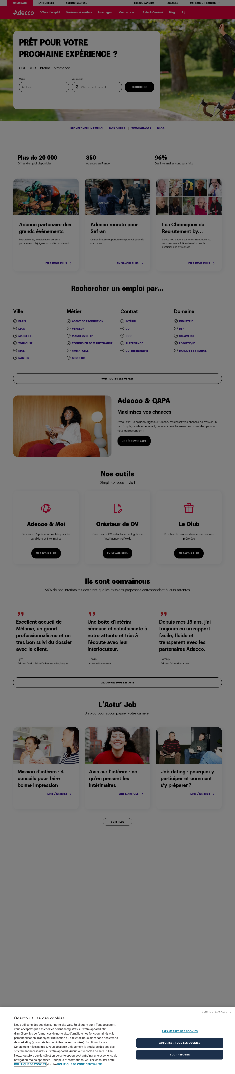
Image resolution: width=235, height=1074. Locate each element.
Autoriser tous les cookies (179, 1042)
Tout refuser (180, 1054)
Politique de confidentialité (79, 1064)
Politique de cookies (30, 1064)
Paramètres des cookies (180, 1031)
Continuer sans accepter (217, 1011)
